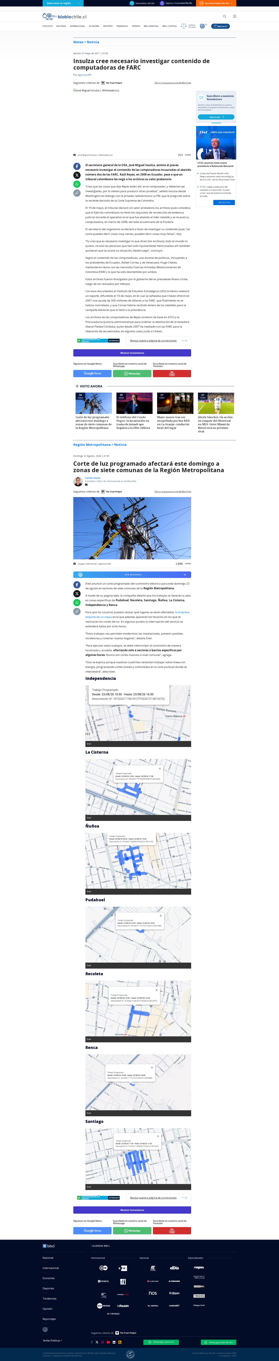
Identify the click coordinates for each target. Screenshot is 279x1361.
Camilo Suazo (92, 477)
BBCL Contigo (169, 26)
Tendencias (122, 26)
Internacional (77, 26)
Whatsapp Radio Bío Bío (221, 1342)
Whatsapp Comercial (163, 1341)
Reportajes (49, 1319)
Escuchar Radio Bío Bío (217, 3)
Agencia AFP (84, 75)
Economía (94, 26)
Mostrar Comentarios (132, 352)
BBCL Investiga (151, 26)
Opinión (136, 26)
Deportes (108, 26)
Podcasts (47, 26)
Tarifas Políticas (51, 1340)
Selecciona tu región (59, 3)
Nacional (61, 26)
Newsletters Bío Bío (145, 3)
